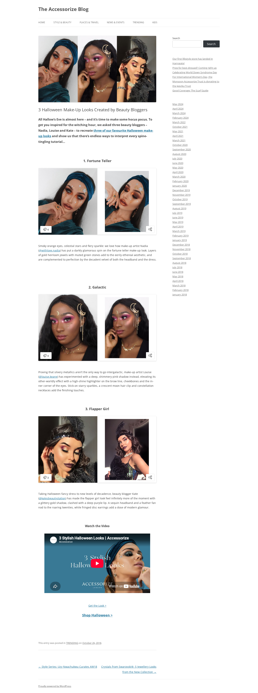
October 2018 (180, 253)
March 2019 (178, 231)
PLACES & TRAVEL (89, 22)
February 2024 (180, 117)
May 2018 (177, 276)
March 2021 (178, 140)
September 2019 (181, 204)
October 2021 (180, 126)
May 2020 (177, 167)
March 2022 (178, 122)
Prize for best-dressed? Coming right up (194, 68)
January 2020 (179, 185)
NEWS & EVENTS (115, 22)
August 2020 (179, 154)
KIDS (154, 22)
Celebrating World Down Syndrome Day (194, 72)
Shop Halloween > (97, 615)
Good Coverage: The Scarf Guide (190, 90)
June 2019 (177, 217)
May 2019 (177, 222)
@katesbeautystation (52, 498)
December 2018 (181, 244)
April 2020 (177, 172)
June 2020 (177, 163)
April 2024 (177, 108)
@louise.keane (48, 376)
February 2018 (180, 290)
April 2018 (177, 281)
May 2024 (177, 104)
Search (176, 38)
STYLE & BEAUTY (62, 22)
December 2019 (181, 190)
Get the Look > (97, 605)
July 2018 (177, 267)
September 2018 (181, 258)
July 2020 (177, 158)
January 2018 (179, 294)
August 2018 (179, 263)
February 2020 (180, 181)
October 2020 (180, 145)
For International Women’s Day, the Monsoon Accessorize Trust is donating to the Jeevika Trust (195, 81)
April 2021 (177, 136)
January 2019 (179, 240)
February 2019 (180, 235)
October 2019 (180, 199)
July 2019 (177, 213)
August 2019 (179, 208)
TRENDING (138, 22)
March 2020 (178, 176)
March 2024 (178, 113)
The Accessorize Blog (63, 9)
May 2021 (177, 131)
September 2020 (181, 149)
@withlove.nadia (49, 250)
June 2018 (177, 272)
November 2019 (181, 194)
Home (41, 22)
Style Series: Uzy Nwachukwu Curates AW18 (67, 666)
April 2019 (177, 226)
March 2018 (178, 285)
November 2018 (181, 249)
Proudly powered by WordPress (54, 686)
